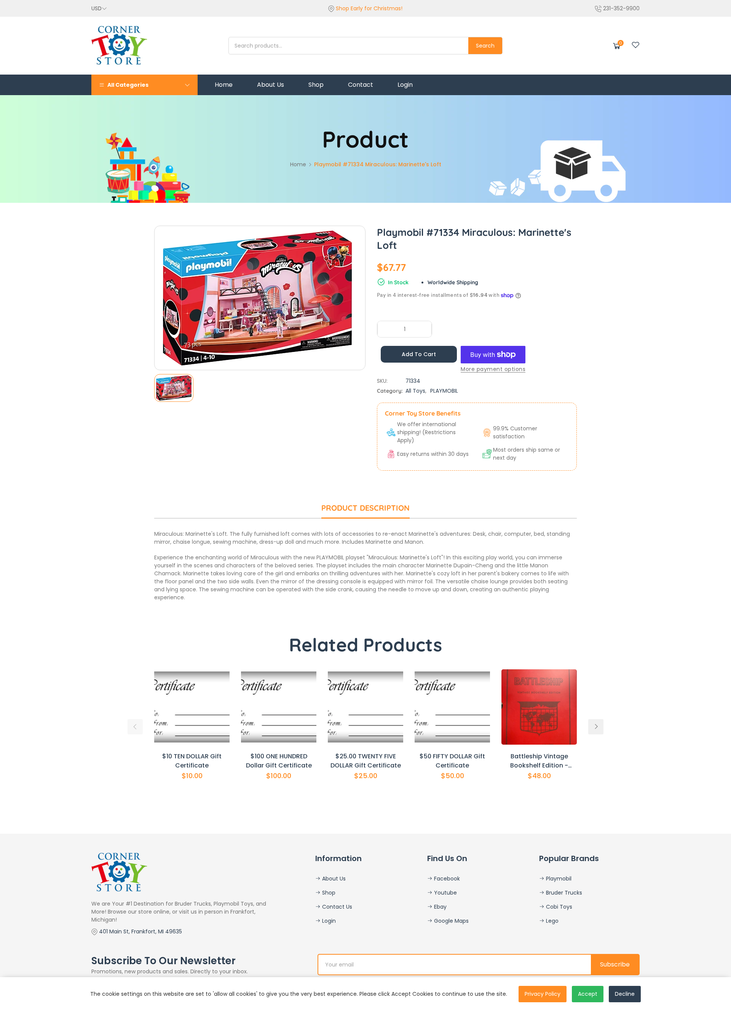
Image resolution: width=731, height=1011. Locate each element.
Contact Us (336, 907)
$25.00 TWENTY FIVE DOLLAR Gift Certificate (365, 761)
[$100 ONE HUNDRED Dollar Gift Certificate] (278, 707)
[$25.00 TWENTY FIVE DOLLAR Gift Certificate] (365, 707)
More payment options (493, 369)
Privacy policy (542, 994)
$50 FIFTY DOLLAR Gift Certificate (452, 761)
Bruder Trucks (563, 892)
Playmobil (557, 878)
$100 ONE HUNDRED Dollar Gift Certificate (279, 761)
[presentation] (135, 726)
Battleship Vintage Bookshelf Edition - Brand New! (539, 761)
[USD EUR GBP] (99, 8)
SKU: (382, 381)
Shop (328, 892)
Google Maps (451, 921)
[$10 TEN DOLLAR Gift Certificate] (192, 707)
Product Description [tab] (365, 508)
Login (328, 921)
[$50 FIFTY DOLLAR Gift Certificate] (452, 707)
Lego (551, 921)
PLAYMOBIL (444, 391)
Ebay (440, 907)
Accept (587, 994)
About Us (333, 878)
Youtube (445, 892)
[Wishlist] (635, 45)
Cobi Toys (558, 907)
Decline (625, 994)
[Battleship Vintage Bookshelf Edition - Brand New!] (539, 707)
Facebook (446, 878)
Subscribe (615, 964)
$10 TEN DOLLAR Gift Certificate (192, 761)
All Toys (415, 391)
